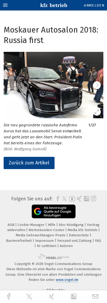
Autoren (66, 246)
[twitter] (30, 296)
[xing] (52, 296)
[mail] (96, 297)
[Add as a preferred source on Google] (54, 211)
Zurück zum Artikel (29, 163)
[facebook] (9, 297)
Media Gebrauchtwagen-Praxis (41, 235)
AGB (11, 224)
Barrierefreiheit (19, 240)
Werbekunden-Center (47, 230)
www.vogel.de (67, 279)
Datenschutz (79, 235)
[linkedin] (74, 296)
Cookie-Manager (31, 224)
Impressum (45, 240)
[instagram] (93, 199)
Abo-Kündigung (72, 224)
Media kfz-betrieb (83, 230)
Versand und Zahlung (75, 240)
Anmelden (94, 5)
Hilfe (52, 224)
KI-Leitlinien (47, 246)
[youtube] (71, 199)
